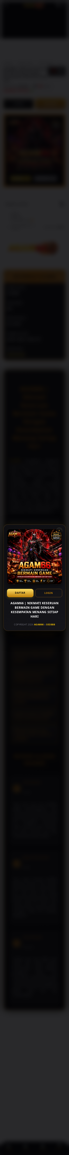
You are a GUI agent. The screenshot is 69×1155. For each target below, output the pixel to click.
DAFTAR (20, 592)
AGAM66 (39, 624)
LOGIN (48, 592)
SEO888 (50, 624)
